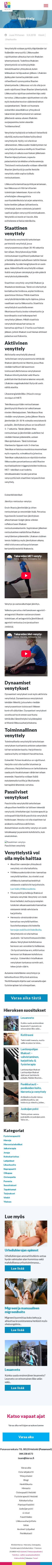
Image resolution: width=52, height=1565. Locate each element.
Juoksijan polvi (29, 1108)
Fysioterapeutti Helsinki (26, 1496)
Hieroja (7, 1140)
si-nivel (26, 1513)
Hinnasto (26, 1488)
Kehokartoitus (11, 1156)
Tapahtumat (10, 1189)
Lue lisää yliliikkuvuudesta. (23, 888)
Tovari (35, 1558)
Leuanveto (27, 1017)
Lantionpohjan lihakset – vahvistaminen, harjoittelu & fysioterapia (30, 1057)
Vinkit (41, 35)
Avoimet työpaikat (26, 1529)
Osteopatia (10, 1177)
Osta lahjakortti (26, 1472)
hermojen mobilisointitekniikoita (25, 929)
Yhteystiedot (26, 1476)
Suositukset (10, 1185)
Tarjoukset (9, 1193)
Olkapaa (8, 1173)
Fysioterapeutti (12, 1136)
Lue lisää (17, 1268)
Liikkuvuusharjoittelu (26, 1521)
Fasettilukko (26, 1517)
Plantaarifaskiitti (26, 1504)
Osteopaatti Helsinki (26, 1492)
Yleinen (7, 1201)
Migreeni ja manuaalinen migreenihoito (22, 1310)
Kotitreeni (27, 1035)
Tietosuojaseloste (34, 1551)
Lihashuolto (10, 39)
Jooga (7, 1152)
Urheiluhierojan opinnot (21, 1250)
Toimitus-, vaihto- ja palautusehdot (25, 1555)
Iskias (26, 1525)
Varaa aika (26, 1467)
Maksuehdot (19, 1558)
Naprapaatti (10, 1169)
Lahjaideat (9, 1160)
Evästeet (22, 1551)
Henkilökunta (26, 1484)
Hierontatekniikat (13, 1144)
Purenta (8, 1181)
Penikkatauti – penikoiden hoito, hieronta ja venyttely (33, 1088)
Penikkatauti (26, 1533)
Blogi (26, 1480)
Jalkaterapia (10, 1148)
